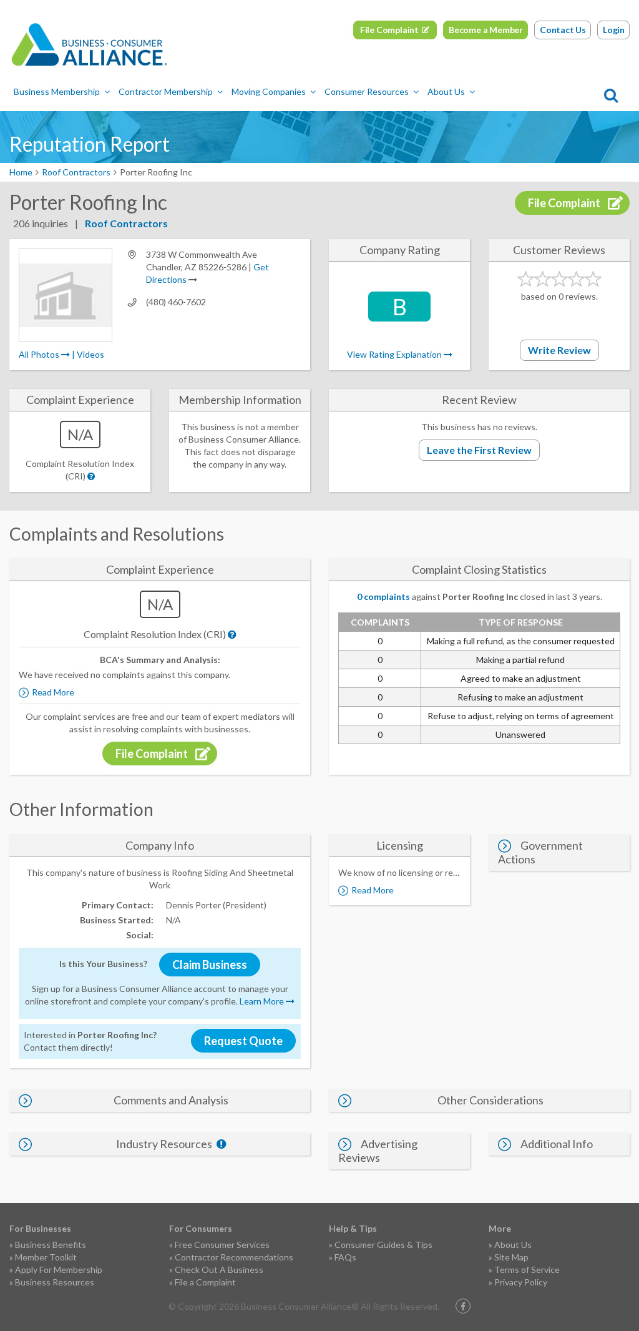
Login (614, 29)
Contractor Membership (166, 91)
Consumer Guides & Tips (383, 1244)
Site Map (511, 1257)
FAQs (345, 1257)
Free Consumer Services (222, 1244)
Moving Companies (269, 91)
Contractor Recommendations (234, 1257)
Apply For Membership (58, 1269)
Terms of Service (527, 1269)
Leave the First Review (479, 450)
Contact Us (563, 29)
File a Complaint (205, 1282)
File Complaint (389, 29)
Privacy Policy (520, 1282)
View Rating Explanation (395, 354)
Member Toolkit (46, 1257)
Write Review (559, 350)
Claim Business (209, 964)
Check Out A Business (219, 1269)
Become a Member (486, 29)
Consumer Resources (366, 91)
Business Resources (54, 1282)
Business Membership (57, 91)
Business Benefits (50, 1244)
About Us (446, 91)
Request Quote (243, 1041)
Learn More (263, 1001)
